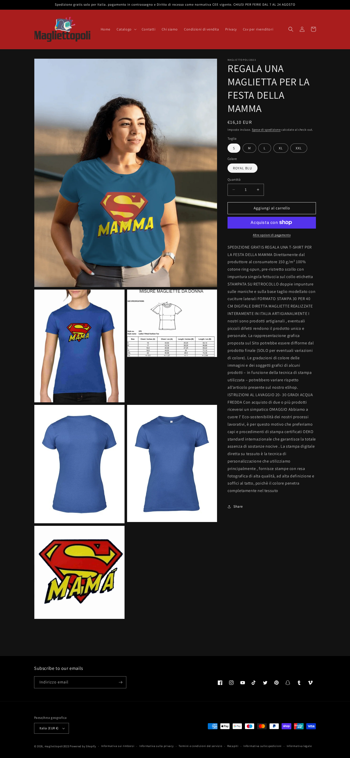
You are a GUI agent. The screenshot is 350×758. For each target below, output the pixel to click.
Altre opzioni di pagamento (272, 235)
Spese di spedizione (266, 129)
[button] (126, 29)
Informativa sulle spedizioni (262, 746)
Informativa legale (299, 746)
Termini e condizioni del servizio (200, 746)
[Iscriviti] (120, 682)
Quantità (234, 179)
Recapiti (233, 746)
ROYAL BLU (242, 168)
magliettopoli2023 (57, 746)
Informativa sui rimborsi (118, 746)
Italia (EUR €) (49, 728)
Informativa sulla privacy (156, 746)
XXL (299, 148)
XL (281, 148)
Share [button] (238, 506)
